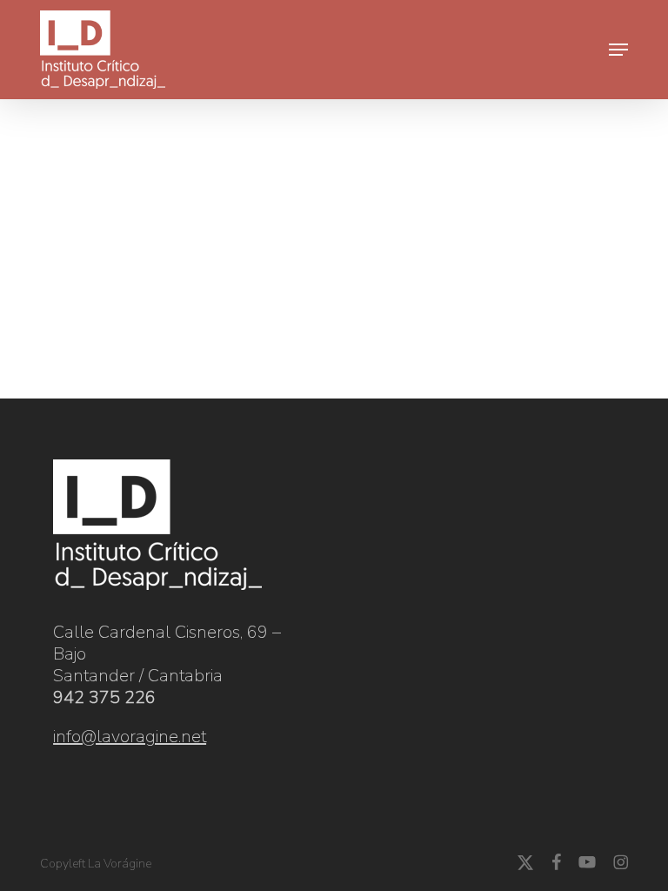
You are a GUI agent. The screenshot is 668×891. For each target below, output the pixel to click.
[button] (618, 49)
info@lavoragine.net (129, 736)
